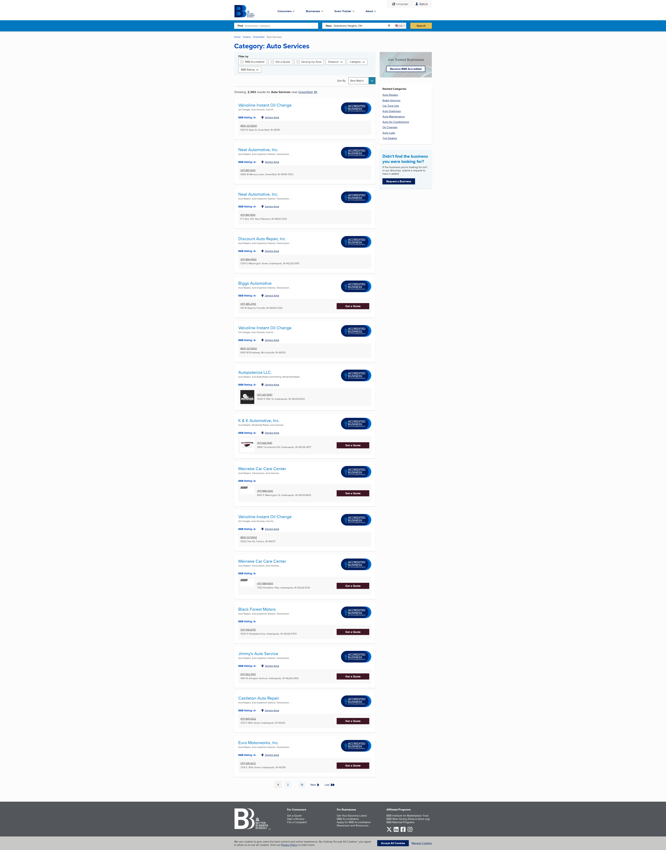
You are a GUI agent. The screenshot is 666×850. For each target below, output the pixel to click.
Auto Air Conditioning (395, 122)
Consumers (285, 11)
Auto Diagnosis (391, 111)
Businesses (313, 11)
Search (421, 26)
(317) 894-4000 (248, 259)
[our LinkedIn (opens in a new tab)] (396, 831)
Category (355, 62)
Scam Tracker (342, 11)
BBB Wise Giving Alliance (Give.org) (408, 819)
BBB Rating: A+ (247, 117)
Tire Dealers (389, 138)
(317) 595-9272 (248, 763)
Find (240, 26)
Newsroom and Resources (352, 825)
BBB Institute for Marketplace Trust (407, 816)
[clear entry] (390, 26)
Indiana (247, 37)
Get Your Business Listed (352, 816)
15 (303, 785)
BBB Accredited (254, 61)
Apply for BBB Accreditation (354, 822)
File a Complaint (297, 822)
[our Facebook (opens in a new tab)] (403, 831)
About (369, 11)
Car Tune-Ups (390, 106)
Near (329, 26)
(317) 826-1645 (264, 443)
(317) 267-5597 (264, 394)
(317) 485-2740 (248, 304)
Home (237, 37)
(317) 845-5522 (248, 718)
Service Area (272, 117)
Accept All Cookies (393, 843)
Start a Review (295, 819)
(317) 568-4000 (265, 583)
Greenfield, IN (307, 92)
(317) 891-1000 (247, 170)
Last (327, 785)
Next (313, 785)
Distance (333, 62)
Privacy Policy (289, 845)
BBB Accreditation (348, 819)
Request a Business (398, 181)
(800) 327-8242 (248, 125)
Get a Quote (282, 61)
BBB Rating (248, 70)
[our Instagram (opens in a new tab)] (410, 831)
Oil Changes (389, 127)
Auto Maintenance (393, 117)
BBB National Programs (400, 822)
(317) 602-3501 (248, 674)
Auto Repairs (390, 95)
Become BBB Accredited (405, 69)
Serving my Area (311, 61)
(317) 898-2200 (265, 491)
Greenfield (258, 37)
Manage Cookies (422, 843)
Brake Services (391, 100)
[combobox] (281, 26)
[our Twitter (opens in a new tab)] (389, 831)
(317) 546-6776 (248, 629)
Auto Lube (388, 133)
